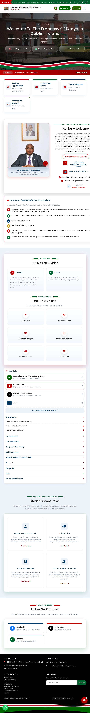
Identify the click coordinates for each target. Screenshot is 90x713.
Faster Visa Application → (78, 171)
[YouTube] (82, 2)
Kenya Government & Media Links (19, 458)
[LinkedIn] (86, 2)
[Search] (55, 8)
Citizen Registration (46, 49)
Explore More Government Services (45, 410)
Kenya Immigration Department (16, 426)
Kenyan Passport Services (15, 430)
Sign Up (82, 683)
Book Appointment (19, 49)
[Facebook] (70, 2)
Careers (6, 693)
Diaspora (7, 682)
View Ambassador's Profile (74, 156)
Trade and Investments (11, 686)
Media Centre (8, 688)
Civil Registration (12, 442)
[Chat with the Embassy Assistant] (84, 700)
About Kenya (8, 684)
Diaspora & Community (15, 447)
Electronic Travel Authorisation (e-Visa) (19, 422)
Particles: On (59, 698)
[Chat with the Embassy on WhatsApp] (5, 708)
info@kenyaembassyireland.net (17, 665)
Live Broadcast (73, 49)
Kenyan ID (10, 468)
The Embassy (8, 677)
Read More (25, 546)
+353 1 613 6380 (12, 669)
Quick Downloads (12, 452)
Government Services (14, 479)
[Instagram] (78, 2)
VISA (7, 473)
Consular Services (10, 680)
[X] (74, 2)
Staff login (70, 698)
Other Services (11, 436)
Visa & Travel (11, 417)
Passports (10, 463)
